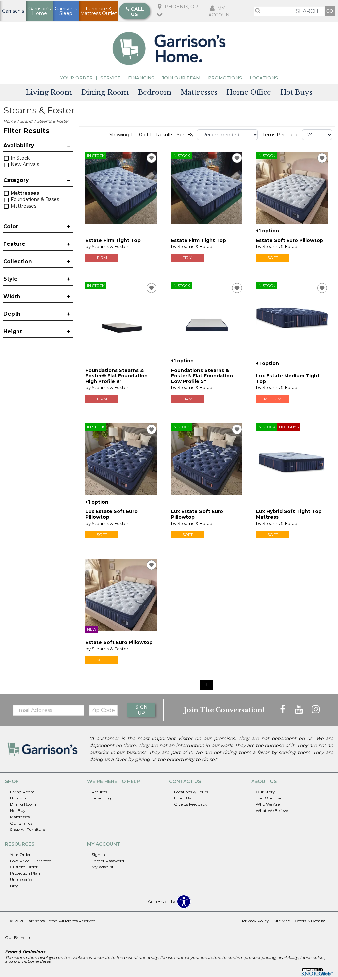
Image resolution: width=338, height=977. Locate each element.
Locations (264, 78)
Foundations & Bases (34, 199)
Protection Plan (25, 873)
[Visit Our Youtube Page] (300, 710)
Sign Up (141, 710)
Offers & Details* (310, 920)
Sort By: (186, 134)
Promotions (225, 78)
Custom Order (24, 866)
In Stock (19, 158)
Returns (99, 791)
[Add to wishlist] (151, 158)
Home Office (248, 92)
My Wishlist (103, 866)
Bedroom (154, 92)
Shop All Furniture (27, 829)
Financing (141, 78)
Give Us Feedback (190, 804)
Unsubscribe (21, 879)
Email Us (182, 798)
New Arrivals (24, 164)
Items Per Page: (280, 134)
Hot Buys (296, 92)
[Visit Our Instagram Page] (315, 710)
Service (110, 78)
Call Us (137, 11)
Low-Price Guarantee (30, 860)
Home (9, 121)
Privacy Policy (255, 920)
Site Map (282, 920)
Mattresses (199, 92)
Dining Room (105, 92)
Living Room (49, 92)
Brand (26, 121)
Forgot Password (108, 860)
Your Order (76, 78)
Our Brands (21, 823)
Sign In (98, 854)
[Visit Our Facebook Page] (283, 710)
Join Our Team (181, 78)
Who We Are (268, 804)
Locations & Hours (191, 791)
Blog (14, 885)
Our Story (265, 791)
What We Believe (272, 810)
